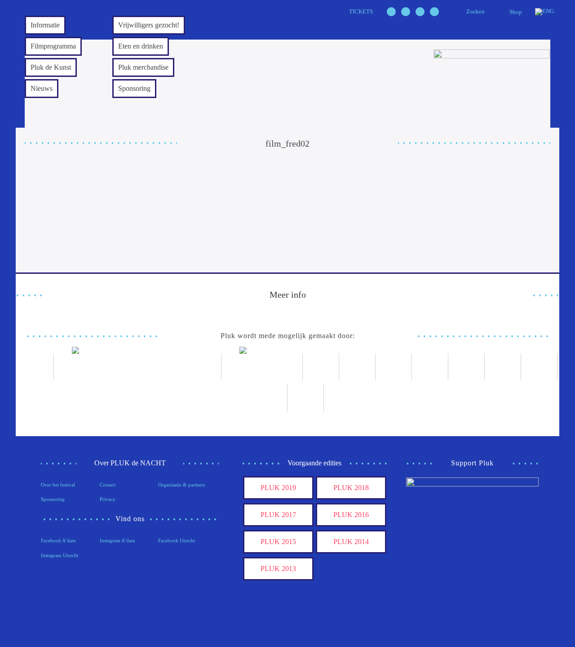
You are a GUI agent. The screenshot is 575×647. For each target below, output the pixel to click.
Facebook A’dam (58, 540)
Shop (515, 12)
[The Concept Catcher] (269, 397)
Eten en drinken (140, 46)
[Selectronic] (430, 366)
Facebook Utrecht (176, 540)
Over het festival (58, 484)
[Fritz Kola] (36, 366)
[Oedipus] (503, 366)
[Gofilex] (394, 366)
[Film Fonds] (262, 366)
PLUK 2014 (351, 541)
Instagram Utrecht (59, 555)
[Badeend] (539, 366)
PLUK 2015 (278, 541)
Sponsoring (134, 88)
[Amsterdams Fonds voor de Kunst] (137, 366)
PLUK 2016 (351, 514)
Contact (107, 484)
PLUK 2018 (351, 487)
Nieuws (42, 88)
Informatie (45, 25)
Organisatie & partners (181, 484)
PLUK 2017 (278, 514)
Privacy (107, 499)
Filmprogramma (53, 46)
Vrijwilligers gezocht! (148, 25)
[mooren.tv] (466, 366)
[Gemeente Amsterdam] (306, 397)
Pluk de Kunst (51, 67)
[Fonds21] (321, 366)
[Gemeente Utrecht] (357, 366)
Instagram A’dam (117, 540)
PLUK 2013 (278, 568)
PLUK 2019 (278, 487)
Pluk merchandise (143, 67)
